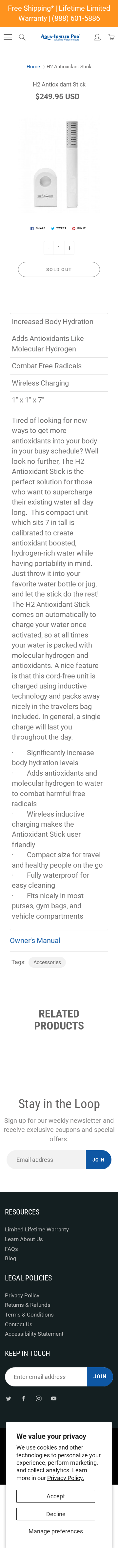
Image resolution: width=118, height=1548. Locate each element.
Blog (10, 1258)
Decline (56, 1514)
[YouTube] (53, 1398)
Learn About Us (24, 1239)
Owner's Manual (35, 941)
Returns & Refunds (27, 1305)
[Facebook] (23, 1398)
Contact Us (18, 1324)
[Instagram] (38, 1398)
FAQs (11, 1249)
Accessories (47, 962)
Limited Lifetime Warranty (37, 1230)
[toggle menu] (7, 37)
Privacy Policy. (65, 1478)
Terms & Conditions (29, 1315)
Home (33, 67)
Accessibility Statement (34, 1334)
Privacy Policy (22, 1295)
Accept (56, 1496)
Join (98, 1159)
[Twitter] (8, 1398)
